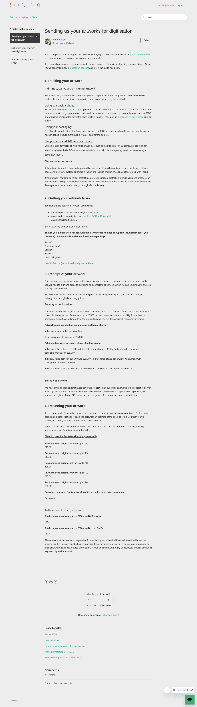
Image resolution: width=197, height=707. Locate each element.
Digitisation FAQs (29, 17)
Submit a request (165, 5)
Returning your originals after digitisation (23, 50)
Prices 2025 (51, 634)
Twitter (51, 582)
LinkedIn (55, 582)
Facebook (46, 582)
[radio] (90, 600)
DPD (95, 216)
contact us (52, 226)
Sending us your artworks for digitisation (24, 38)
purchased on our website (130, 117)
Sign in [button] (180, 5)
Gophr (96, 212)
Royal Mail (105, 216)
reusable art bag (71, 109)
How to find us (52, 640)
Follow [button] (146, 40)
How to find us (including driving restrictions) (69, 263)
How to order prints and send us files (63, 657)
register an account (79, 68)
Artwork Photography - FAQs (22, 61)
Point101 (14, 17)
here (101, 58)
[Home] (25, 7)
